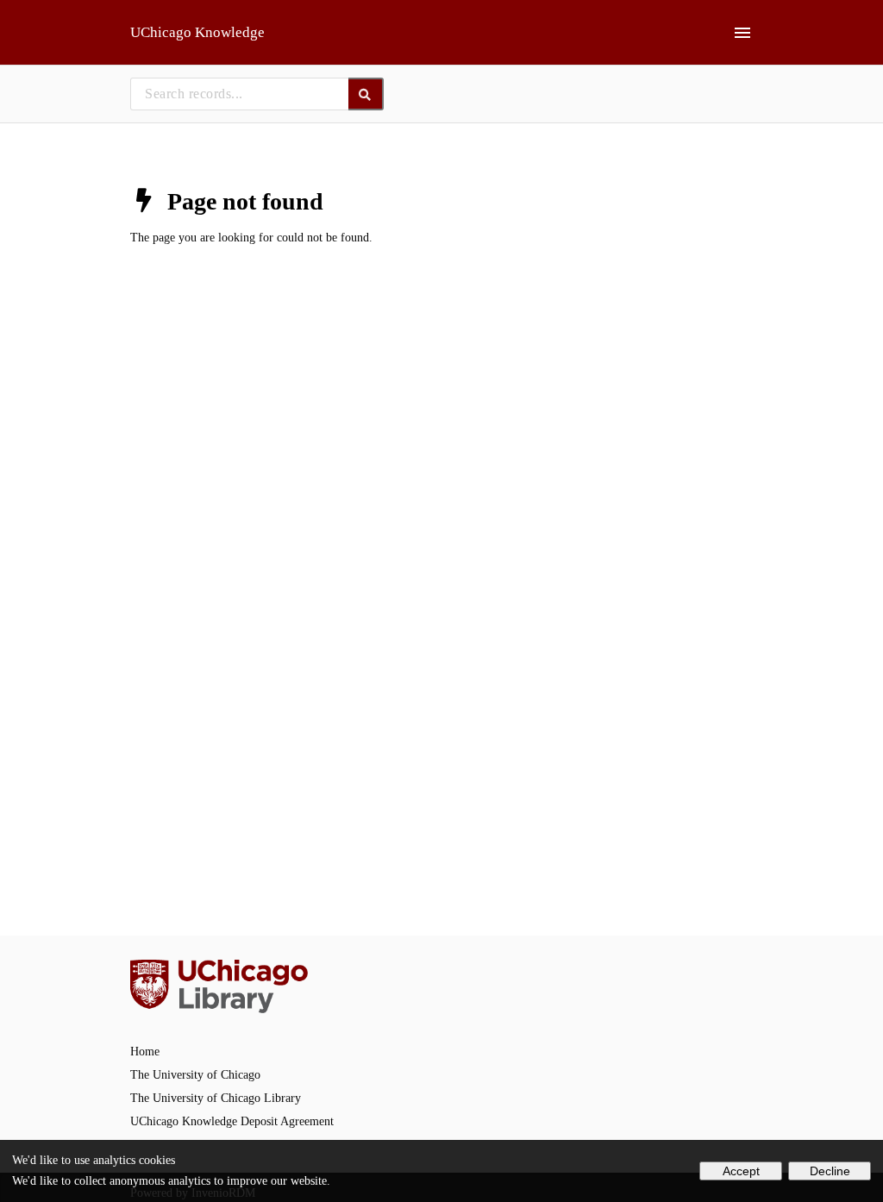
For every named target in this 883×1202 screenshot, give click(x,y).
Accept (741, 1171)
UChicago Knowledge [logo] (197, 32)
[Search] (366, 94)
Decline (830, 1171)
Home (145, 1051)
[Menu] (742, 33)
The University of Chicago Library (215, 1098)
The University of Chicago (195, 1074)
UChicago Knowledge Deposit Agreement (232, 1121)
